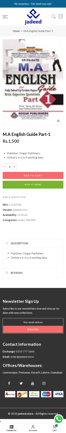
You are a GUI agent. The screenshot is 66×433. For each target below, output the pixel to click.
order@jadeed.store (22, 356)
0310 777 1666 (24, 351)
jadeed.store (20, 209)
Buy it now (33, 184)
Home (16, 31)
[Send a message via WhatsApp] (58, 419)
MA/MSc (31, 220)
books (21, 220)
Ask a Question (14, 197)
